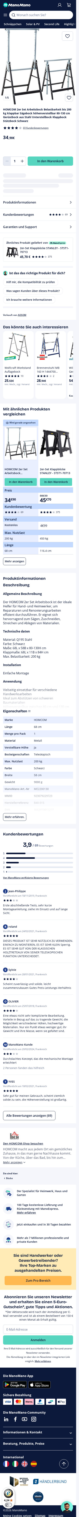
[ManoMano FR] (6, 1464)
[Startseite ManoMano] (28, 5)
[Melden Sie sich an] (59, 5)
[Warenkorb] (69, 5)
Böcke (9, 1178)
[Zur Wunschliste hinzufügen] (69, 97)
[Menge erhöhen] (22, 161)
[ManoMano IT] (15, 1464)
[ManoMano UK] (24, 1464)
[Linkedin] (6, 1419)
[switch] (8, 1505)
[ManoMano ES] (34, 1464)
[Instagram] (34, 1419)
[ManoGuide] (67, 1507)
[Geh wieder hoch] (63, 1463)
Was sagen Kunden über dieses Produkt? (33, 291)
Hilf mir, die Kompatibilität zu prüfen (30, 282)
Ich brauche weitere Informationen (29, 299)
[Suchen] (13, 15)
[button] (38, 249)
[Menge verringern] (7, 161)
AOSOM (22, 315)
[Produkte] (5, 15)
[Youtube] (24, 1419)
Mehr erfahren (43, 1361)
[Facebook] (15, 1419)
